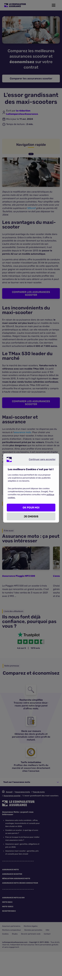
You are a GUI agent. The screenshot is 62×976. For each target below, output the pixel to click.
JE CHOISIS (31, 516)
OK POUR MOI (31, 507)
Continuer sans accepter (39, 460)
